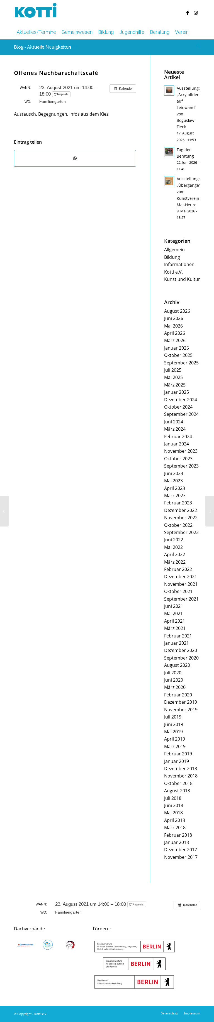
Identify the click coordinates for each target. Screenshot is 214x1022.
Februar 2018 (178, 835)
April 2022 (174, 554)
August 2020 (177, 665)
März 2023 (175, 495)
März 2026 (175, 340)
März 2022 (175, 562)
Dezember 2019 (180, 702)
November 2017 (181, 857)
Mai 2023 (173, 481)
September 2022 (181, 532)
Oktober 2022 (178, 525)
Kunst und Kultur (182, 279)
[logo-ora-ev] (70, 944)
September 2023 (181, 466)
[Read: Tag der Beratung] (169, 152)
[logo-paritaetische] (25, 944)
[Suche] (196, 46)
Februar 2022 (178, 569)
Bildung (172, 257)
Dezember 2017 (180, 849)
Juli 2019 (172, 717)
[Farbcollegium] (4, 511)
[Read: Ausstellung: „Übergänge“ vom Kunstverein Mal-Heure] (169, 181)
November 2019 (181, 709)
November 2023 (181, 451)
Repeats (62, 94)
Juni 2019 (173, 724)
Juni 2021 (173, 606)
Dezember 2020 (180, 650)
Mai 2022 (173, 547)
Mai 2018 (173, 813)
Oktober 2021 (178, 591)
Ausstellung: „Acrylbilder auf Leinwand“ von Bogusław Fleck (188, 108)
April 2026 (174, 333)
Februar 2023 (178, 503)
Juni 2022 (173, 540)
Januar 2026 (176, 348)
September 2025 (181, 363)
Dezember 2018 (180, 768)
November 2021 (181, 584)
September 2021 (181, 599)
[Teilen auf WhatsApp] (75, 158)
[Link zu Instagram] (196, 12)
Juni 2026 (173, 318)
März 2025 (175, 385)
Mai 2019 (173, 732)
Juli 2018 (172, 798)
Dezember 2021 (180, 576)
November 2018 (181, 776)
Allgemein (174, 249)
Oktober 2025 (178, 355)
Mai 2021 (173, 613)
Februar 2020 (178, 695)
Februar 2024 (178, 436)
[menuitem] (36, 32)
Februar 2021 (178, 636)
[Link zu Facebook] (187, 12)
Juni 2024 (173, 422)
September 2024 (181, 414)
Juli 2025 (172, 370)
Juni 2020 (173, 680)
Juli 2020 (172, 673)
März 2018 (175, 827)
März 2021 (175, 628)
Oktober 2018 (178, 783)
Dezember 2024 (180, 400)
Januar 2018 (176, 842)
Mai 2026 (173, 326)
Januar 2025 (176, 392)
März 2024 (175, 429)
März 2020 (175, 687)
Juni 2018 (173, 805)
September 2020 (181, 658)
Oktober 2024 (178, 407)
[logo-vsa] (48, 944)
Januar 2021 (176, 643)
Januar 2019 (176, 761)
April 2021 (174, 621)
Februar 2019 (178, 754)
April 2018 (174, 820)
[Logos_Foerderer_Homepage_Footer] (134, 965)
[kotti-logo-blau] (35, 12)
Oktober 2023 (178, 459)
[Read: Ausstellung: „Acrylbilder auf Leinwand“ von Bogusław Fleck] (169, 91)
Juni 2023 (173, 473)
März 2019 (175, 746)
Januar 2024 (176, 444)
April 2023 (174, 488)
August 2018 (177, 791)
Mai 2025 (173, 377)
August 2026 (177, 311)
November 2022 (181, 517)
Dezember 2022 (180, 510)
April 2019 (174, 739)
